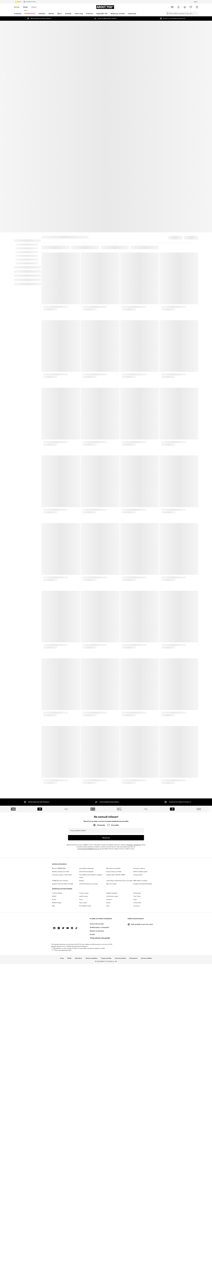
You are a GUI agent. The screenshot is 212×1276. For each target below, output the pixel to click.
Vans (107, 614)
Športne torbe (111, 592)
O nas (62, 669)
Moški (25, 7)
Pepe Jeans (83, 611)
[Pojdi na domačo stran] (64, 630)
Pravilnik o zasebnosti (134, 553)
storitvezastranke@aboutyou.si (88, 557)
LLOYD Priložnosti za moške (88, 592)
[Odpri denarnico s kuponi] (172, 7)
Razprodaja (57, 87)
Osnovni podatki (120, 669)
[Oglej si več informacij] (60, 152)
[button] (175, 79)
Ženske (16, 7)
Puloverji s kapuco (139, 577)
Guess (54, 608)
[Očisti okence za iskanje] (197, 13)
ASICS (54, 605)
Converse (136, 614)
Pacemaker (137, 601)
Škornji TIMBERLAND (59, 577)
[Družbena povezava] (54, 639)
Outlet (19, 1)
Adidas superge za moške (60, 580)
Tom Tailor (137, 605)
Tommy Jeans (83, 601)
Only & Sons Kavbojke (86, 580)
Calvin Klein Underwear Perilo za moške (119, 589)
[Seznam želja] (190, 7)
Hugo (135, 608)
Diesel (108, 611)
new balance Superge (86, 577)
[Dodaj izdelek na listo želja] (76, 95)
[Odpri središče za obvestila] (184, 7)
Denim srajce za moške (113, 580)
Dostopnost (133, 669)
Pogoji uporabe (106, 669)
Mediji (69, 669)
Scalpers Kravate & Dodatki (142, 592)
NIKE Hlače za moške (140, 589)
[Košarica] (197, 7)
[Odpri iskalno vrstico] (167, 13)
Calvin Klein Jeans (112, 605)
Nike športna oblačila (113, 577)
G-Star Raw (137, 611)
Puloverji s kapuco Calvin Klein (62, 583)
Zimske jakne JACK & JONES (115, 583)
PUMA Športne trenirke (60, 589)
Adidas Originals (111, 601)
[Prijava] (178, 7)
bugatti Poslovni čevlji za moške (62, 592)
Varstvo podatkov (92, 669)
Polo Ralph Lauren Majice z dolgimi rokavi (90, 584)
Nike (53, 614)
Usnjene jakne (138, 583)
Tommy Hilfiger (57, 601)
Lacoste (109, 608)
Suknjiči (81, 589)
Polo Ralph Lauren (85, 614)
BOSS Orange (56, 611)
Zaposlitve (78, 669)
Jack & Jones (83, 605)
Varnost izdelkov (146, 669)
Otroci (33, 7)
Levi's (81, 608)
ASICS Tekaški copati (140, 580)
